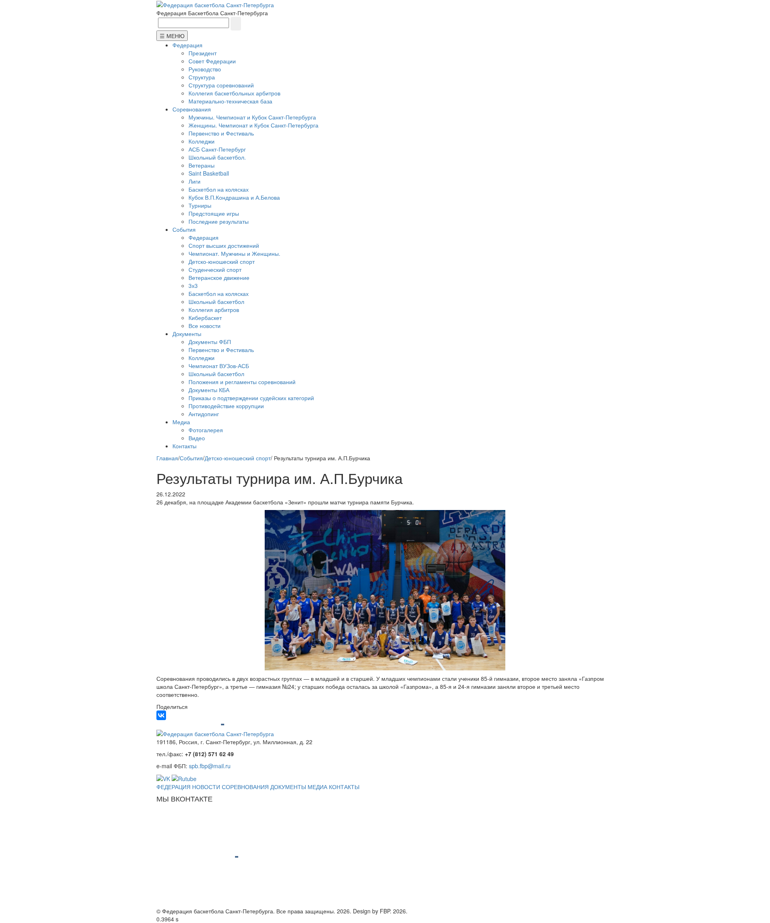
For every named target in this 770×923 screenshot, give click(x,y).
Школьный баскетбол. (217, 157)
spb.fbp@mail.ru (210, 766)
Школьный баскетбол (216, 302)
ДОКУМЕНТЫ (288, 787)
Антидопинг (203, 414)
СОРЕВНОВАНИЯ (245, 787)
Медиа (181, 422)
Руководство (204, 69)
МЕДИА (317, 787)
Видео (196, 438)
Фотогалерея (205, 430)
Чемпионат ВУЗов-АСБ (218, 366)
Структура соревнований (221, 85)
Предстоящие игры (213, 213)
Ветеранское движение (218, 277)
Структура (201, 77)
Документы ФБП (209, 342)
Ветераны (201, 165)
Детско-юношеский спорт (221, 261)
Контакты (184, 446)
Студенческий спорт (214, 269)
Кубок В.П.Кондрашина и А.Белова (234, 197)
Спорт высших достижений (223, 245)
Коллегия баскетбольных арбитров (234, 93)
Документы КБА (208, 390)
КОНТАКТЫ (344, 787)
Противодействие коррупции (226, 406)
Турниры (199, 205)
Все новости (204, 326)
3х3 (193, 285)
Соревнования (191, 109)
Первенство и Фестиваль (221, 133)
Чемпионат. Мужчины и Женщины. (234, 253)
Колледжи (201, 141)
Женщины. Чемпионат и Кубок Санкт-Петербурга (253, 125)
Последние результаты (218, 221)
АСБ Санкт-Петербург (217, 149)
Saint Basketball (208, 173)
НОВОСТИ (206, 787)
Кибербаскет (205, 318)
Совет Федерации (212, 61)
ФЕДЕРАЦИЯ (173, 787)
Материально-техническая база (230, 101)
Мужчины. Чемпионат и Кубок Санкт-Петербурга (252, 117)
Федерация (187, 45)
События (184, 229)
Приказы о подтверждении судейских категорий (251, 398)
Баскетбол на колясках (218, 189)
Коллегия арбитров (213, 310)
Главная (167, 458)
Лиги (194, 181)
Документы (186, 334)
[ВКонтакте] (161, 715)
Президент (202, 53)
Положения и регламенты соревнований (242, 382)
